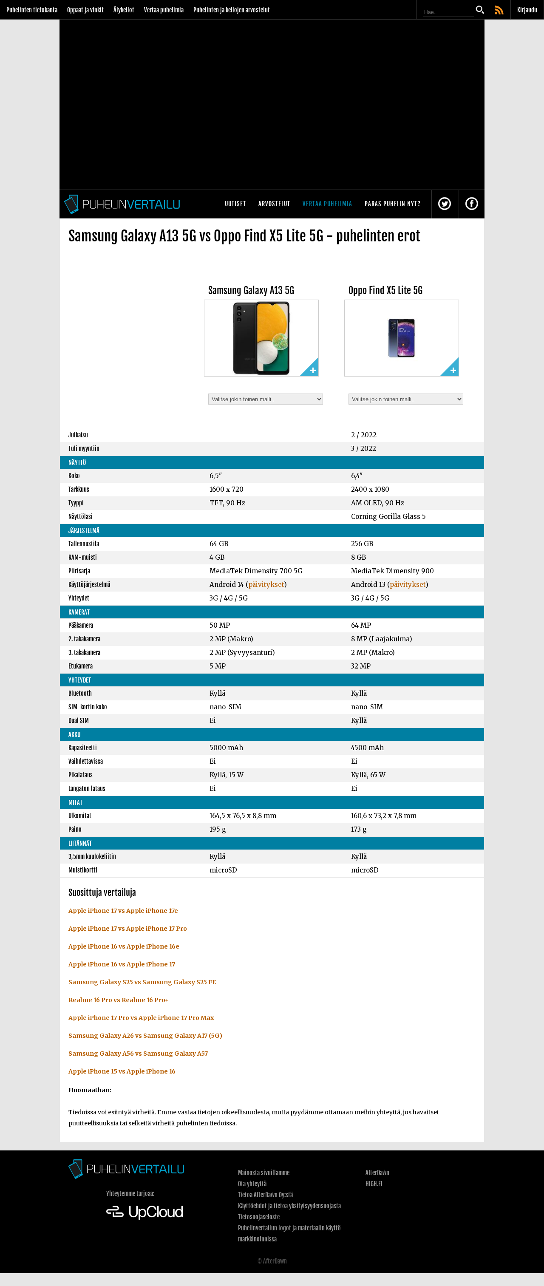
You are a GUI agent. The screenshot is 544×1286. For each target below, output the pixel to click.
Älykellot (123, 10)
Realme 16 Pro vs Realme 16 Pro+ (118, 1000)
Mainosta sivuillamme (263, 1172)
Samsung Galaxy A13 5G (251, 290)
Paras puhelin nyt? (393, 203)
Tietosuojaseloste (259, 1217)
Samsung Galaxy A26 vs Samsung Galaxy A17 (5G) (145, 1036)
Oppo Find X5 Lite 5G (385, 290)
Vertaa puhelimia (164, 10)
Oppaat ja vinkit (85, 10)
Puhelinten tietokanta (31, 10)
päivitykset (266, 585)
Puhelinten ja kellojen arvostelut (231, 10)
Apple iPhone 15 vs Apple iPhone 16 (122, 1071)
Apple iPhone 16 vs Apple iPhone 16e (123, 946)
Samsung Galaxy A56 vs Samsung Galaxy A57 (138, 1053)
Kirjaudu (527, 10)
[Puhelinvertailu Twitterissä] (444, 204)
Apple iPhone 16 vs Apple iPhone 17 (121, 964)
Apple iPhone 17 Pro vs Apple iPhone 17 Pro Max (141, 1018)
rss (499, 10)
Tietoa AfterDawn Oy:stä (265, 1194)
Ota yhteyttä (252, 1183)
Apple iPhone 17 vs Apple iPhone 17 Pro (127, 928)
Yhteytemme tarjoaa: (130, 1193)
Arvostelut (274, 203)
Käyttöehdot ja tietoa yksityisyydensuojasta (289, 1206)
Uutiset (235, 203)
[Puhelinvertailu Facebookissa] (471, 204)
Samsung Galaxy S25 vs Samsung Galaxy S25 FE (142, 982)
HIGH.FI (374, 1183)
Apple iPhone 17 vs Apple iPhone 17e (123, 911)
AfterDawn (377, 1172)
